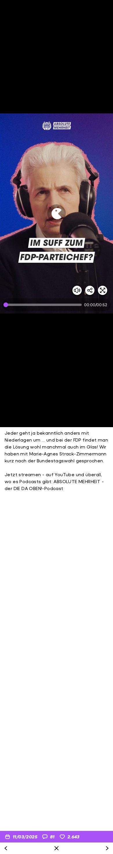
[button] (56, 213)
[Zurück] (6, 848)
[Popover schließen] (56, 848)
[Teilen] (89, 290)
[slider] (44, 305)
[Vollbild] (102, 290)
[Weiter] (107, 848)
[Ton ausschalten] (77, 290)
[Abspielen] (56, 213)
